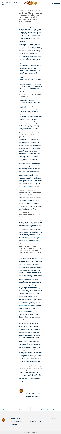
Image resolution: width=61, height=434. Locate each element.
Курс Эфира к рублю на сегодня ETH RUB (50, 409)
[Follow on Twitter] (54, 418)
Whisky (2, 2)
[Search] (52, 3)
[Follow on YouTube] (55, 418)
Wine (7, 2)
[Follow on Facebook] (51, 418)
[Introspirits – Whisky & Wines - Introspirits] (30, 3)
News (3, 4)
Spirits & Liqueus (13, 2)
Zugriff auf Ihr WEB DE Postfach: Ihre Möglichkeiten (13, 409)
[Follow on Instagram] (52, 418)
